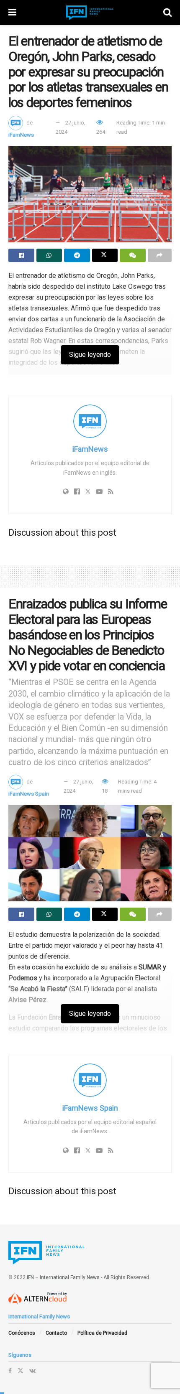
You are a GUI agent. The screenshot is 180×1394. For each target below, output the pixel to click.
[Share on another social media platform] (160, 255)
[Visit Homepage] (90, 12)
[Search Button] (167, 12)
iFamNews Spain (28, 794)
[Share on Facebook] (21, 255)
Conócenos (21, 1333)
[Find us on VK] (32, 1370)
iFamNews (21, 135)
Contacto (56, 1333)
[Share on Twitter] (105, 255)
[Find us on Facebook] (10, 1370)
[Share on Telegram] (77, 255)
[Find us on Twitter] (20, 1370)
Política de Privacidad (102, 1333)
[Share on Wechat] (133, 255)
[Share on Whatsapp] (49, 255)
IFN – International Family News (63, 1277)
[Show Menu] (12, 12)
